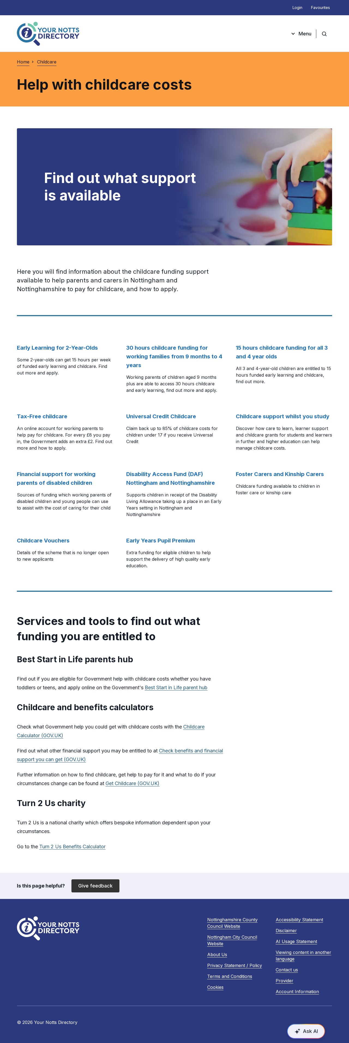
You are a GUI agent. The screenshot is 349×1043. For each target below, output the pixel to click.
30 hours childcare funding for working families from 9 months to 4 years (174, 356)
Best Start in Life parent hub (176, 687)
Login (297, 7)
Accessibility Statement (299, 919)
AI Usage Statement (296, 941)
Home (23, 62)
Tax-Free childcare (42, 416)
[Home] (48, 34)
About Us (217, 954)
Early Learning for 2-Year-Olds (57, 347)
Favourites (320, 7)
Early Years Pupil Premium (160, 540)
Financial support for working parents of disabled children (56, 478)
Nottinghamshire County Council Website (232, 923)
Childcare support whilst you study (282, 416)
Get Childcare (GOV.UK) (133, 783)
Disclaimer (286, 930)
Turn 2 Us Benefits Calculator (72, 846)
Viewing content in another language (303, 956)
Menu (305, 33)
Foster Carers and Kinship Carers (280, 474)
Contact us (287, 969)
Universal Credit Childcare (161, 416)
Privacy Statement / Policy (234, 965)
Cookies (215, 987)
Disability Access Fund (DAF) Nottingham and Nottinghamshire (170, 478)
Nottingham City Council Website (232, 940)
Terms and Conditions (229, 976)
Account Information (297, 991)
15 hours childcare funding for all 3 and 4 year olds (282, 352)
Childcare (46, 62)
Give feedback (95, 886)
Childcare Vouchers (43, 540)
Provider (284, 980)
